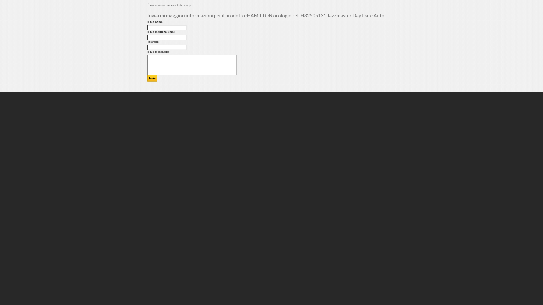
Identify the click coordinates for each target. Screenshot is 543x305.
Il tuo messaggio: (158, 51)
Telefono (153, 41)
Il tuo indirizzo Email (161, 31)
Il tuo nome (154, 22)
